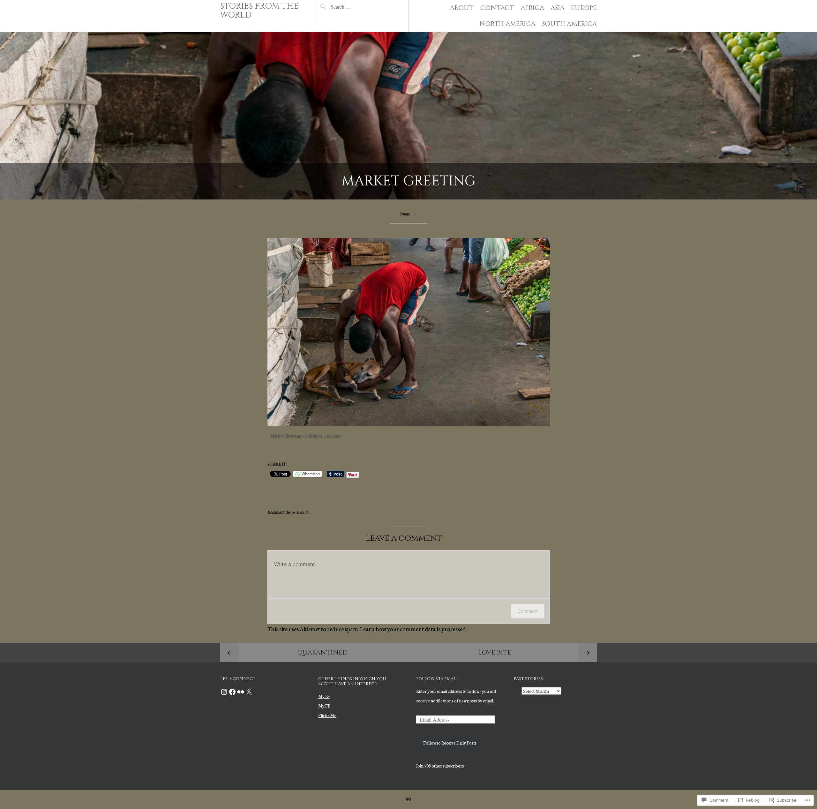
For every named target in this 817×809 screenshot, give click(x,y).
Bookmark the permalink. (288, 512)
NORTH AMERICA (507, 23)
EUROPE (584, 8)
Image (405, 214)
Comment (528, 611)
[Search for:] (355, 6)
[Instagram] (224, 692)
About (462, 8)
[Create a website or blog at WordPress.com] (408, 799)
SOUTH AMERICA (569, 23)
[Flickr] (240, 692)
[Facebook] (232, 692)
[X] (249, 692)
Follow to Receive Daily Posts (450, 743)
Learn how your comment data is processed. (413, 629)
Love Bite (494, 652)
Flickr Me (327, 715)
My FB (324, 706)
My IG (324, 696)
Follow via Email (437, 679)
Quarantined (322, 652)
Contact (497, 8)
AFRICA (532, 8)
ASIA (558, 8)
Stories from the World (259, 11)
